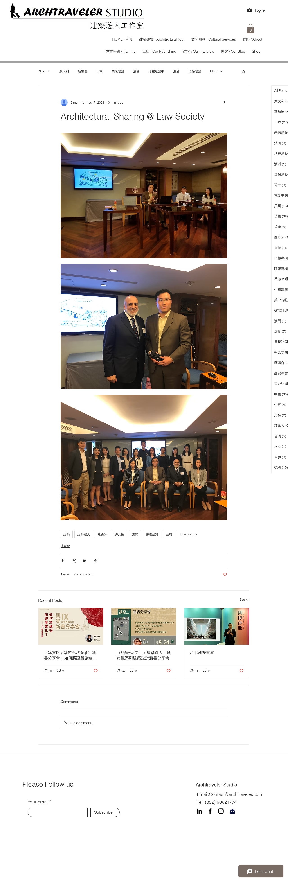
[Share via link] (96, 560)
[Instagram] (221, 811)
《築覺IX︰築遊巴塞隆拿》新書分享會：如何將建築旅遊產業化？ (70, 655)
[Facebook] (210, 811)
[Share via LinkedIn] (85, 560)
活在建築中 (156, 71)
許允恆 (119, 534)
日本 (99, 71)
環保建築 (195, 71)
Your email (38, 802)
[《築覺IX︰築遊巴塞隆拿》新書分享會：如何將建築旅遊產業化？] (70, 626)
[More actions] (224, 102)
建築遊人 (83, 534)
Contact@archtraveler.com (235, 794)
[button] (250, 28)
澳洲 (176, 71)
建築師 (102, 534)
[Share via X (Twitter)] (74, 560)
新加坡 (82, 71)
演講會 (65, 546)
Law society (188, 534)
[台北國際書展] (216, 626)
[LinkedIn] (199, 811)
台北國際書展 (202, 652)
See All (244, 600)
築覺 (135, 534)
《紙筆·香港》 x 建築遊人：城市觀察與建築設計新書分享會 (144, 655)
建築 (66, 534)
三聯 (169, 534)
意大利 (64, 71)
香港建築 (152, 534)
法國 (136, 71)
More (214, 71)
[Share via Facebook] (63, 560)
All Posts (44, 71)
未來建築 (118, 71)
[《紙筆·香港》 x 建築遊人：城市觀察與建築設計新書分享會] (143, 626)
